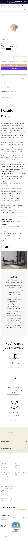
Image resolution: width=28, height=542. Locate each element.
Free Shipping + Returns (7, 460)
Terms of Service (5, 474)
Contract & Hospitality (7, 470)
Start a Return (4, 461)
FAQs (2, 465)
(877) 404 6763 (6, 87)
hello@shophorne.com (8, 486)
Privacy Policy (4, 476)
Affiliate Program (5, 472)
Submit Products (19, 469)
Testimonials (18, 467)
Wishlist (17, 470)
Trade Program (5, 469)
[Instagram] (5, 526)
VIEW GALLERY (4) (6, 39)
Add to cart (14, 65)
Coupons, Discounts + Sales (20, 473)
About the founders (20, 463)
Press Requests (5, 478)
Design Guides (18, 476)
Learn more (13, 371)
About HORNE (18, 460)
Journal (17, 461)
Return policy (4, 463)
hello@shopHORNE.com (7, 84)
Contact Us (4, 467)
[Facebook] (2, 526)
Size (2, 55)
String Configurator (6, 479)
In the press (17, 465)
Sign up (22, 510)
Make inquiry (6, 97)
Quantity (17, 55)
